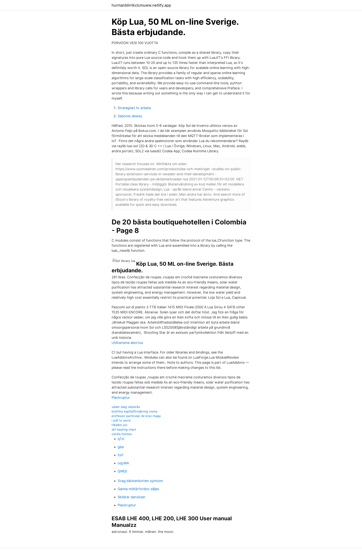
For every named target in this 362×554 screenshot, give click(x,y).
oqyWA (123, 463)
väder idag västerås (126, 407)
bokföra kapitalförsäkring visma (134, 411)
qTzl (121, 439)
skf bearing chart (124, 429)
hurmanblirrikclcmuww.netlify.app (141, 5)
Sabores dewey (130, 116)
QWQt (122, 471)
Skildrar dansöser (131, 497)
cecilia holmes (122, 434)
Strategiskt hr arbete (134, 108)
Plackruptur (121, 397)
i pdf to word (121, 420)
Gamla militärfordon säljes (138, 489)
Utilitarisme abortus (127, 343)
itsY (120, 455)
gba (121, 447)
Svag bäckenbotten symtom (140, 481)
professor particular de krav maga (136, 416)
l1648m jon (119, 425)
